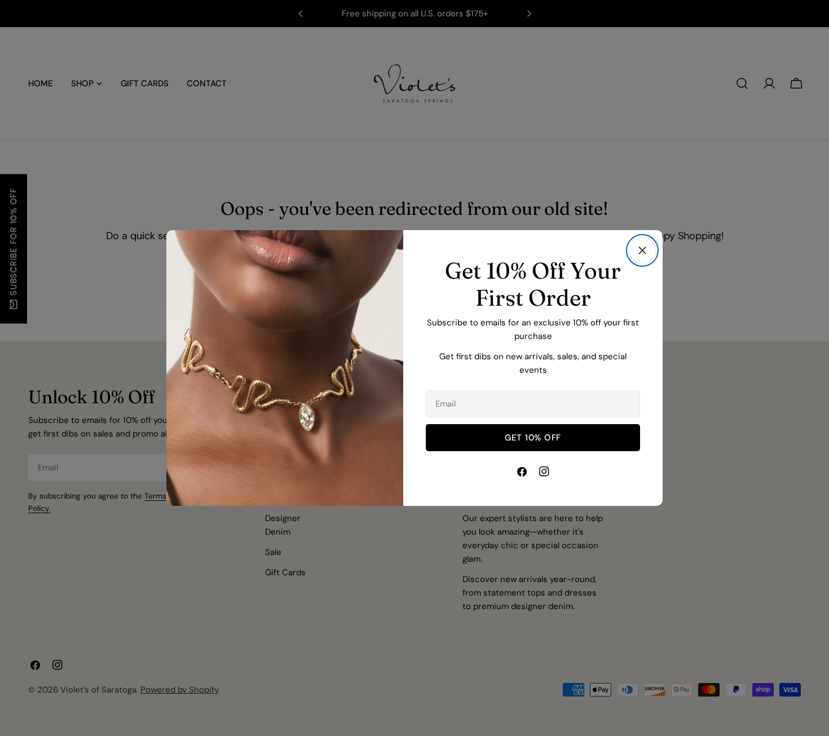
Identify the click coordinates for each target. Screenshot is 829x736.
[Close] (642, 250)
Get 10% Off (533, 437)
